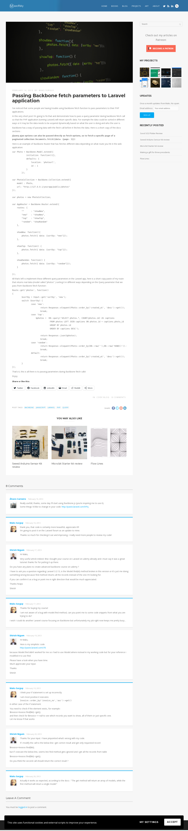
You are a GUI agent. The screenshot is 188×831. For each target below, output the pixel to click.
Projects (136, 6)
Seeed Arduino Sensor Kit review (154, 139)
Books (114, 6)
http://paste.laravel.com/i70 (33, 647)
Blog (125, 6)
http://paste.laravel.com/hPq (75, 506)
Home (104, 6)
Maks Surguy (46, 90)
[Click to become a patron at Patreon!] (161, 51)
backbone (29, 407)
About (156, 6)
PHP (58, 407)
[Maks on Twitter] (164, 6)
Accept (172, 822)
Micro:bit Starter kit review (67, 463)
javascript (41, 407)
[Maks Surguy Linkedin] (172, 6)
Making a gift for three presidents (155, 152)
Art (147, 6)
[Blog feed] (168, 6)
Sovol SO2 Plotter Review (151, 133)
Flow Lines (97, 463)
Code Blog (103, 397)
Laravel (51, 407)
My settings (149, 822)
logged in (23, 807)
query (65, 407)
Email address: (146, 108)
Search (177, 6)
